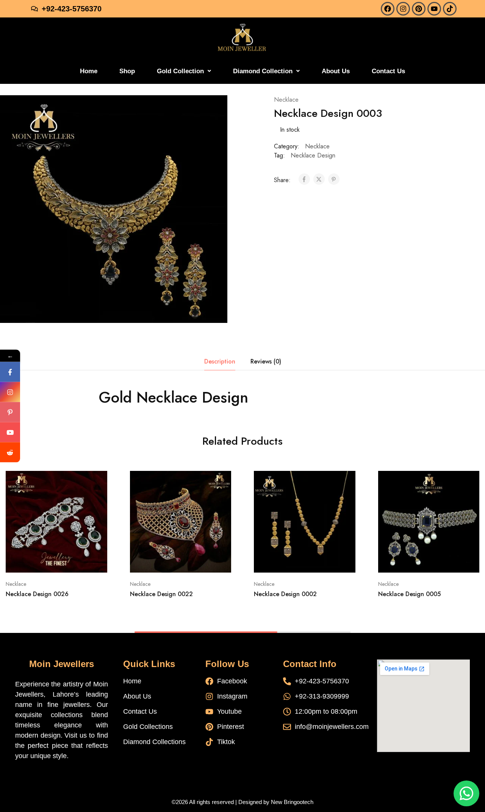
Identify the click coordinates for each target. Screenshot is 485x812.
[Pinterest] (419, 9)
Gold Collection (180, 71)
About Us (336, 71)
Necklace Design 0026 (37, 594)
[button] (184, 71)
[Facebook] (387, 9)
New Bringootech (292, 802)
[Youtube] (434, 9)
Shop (127, 71)
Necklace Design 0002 (285, 594)
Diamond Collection (263, 71)
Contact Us (388, 71)
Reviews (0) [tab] (265, 361)
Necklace (286, 99)
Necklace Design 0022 (161, 594)
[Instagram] (403, 9)
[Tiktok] (450, 9)
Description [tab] (219, 361)
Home (88, 71)
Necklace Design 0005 (409, 594)
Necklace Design (313, 155)
